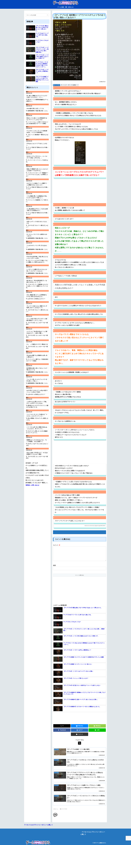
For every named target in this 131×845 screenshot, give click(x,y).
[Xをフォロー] (79, 743)
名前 (54, 565)
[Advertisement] (79, 191)
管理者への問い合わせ (32, 485)
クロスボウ (65, 85)
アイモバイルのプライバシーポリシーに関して (38, 825)
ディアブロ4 (57, 85)
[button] (47, 15)
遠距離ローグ (75, 85)
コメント (56, 545)
